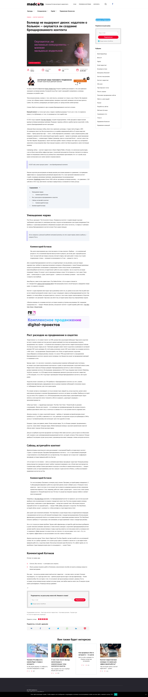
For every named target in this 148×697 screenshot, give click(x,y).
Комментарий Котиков (42, 194)
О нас (74, 4)
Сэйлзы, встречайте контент (40, 200)
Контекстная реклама (103, 76)
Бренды (30, 11)
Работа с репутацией (103, 99)
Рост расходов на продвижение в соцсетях (45, 197)
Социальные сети (102, 114)
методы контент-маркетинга (50, 612)
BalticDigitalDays (102, 54)
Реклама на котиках (85, 4)
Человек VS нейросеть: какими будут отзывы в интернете (35, 662)
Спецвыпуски (41, 11)
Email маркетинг (102, 65)
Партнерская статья (103, 88)
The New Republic (46, 119)
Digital (53, 11)
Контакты (96, 4)
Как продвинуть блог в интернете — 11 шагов (86, 654)
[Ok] (146, 694)
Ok (115, 694)
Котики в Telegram (102, 20)
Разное (99, 103)
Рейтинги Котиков (102, 110)
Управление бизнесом (67, 11)
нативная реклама (64, 612)
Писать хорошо (101, 91)
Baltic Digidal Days (50, 88)
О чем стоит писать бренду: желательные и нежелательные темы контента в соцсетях (60, 663)
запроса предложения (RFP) (45, 284)
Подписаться (80, 600)
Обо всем (99, 84)
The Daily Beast (39, 499)
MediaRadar (37, 179)
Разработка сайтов (102, 106)
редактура (74, 612)
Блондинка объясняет (103, 73)
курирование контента (34, 612)
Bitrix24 (99, 57)
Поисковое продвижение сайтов (106, 95)
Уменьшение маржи (37, 192)
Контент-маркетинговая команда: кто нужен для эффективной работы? (108, 662)
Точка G (99, 118)
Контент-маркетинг (35, 62)
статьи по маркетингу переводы (36, 614)
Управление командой (103, 125)
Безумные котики (102, 69)
